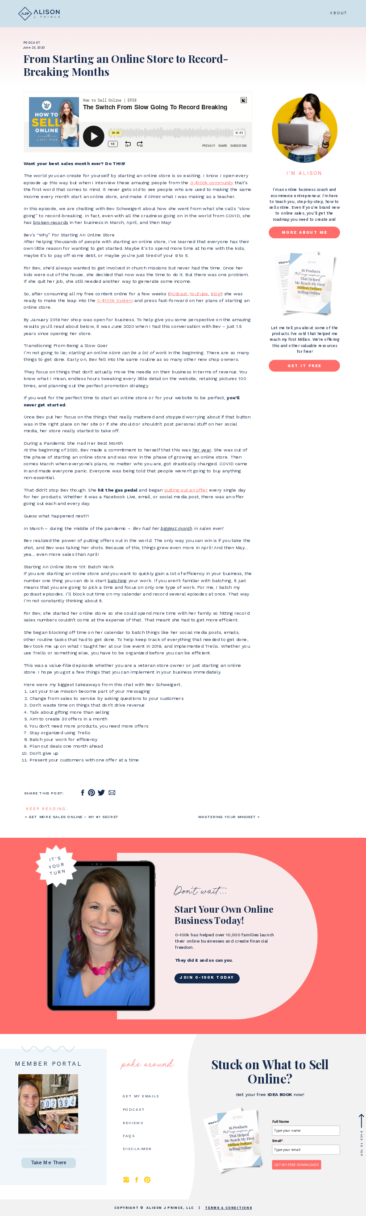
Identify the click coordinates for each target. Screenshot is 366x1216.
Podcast (31, 43)
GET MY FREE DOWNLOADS (296, 1164)
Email (277, 1140)
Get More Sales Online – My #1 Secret (74, 817)
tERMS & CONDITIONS (228, 1208)
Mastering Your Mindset (227, 817)
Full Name (280, 1121)
